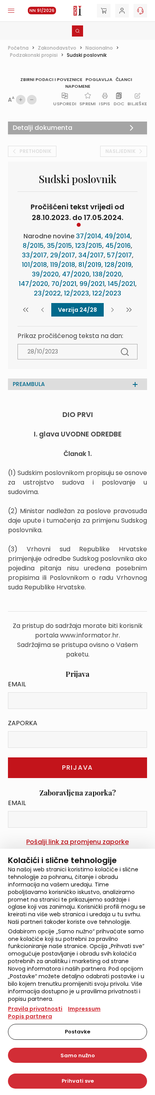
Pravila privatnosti (35, 1009)
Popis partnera (30, 1016)
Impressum (84, 1009)
